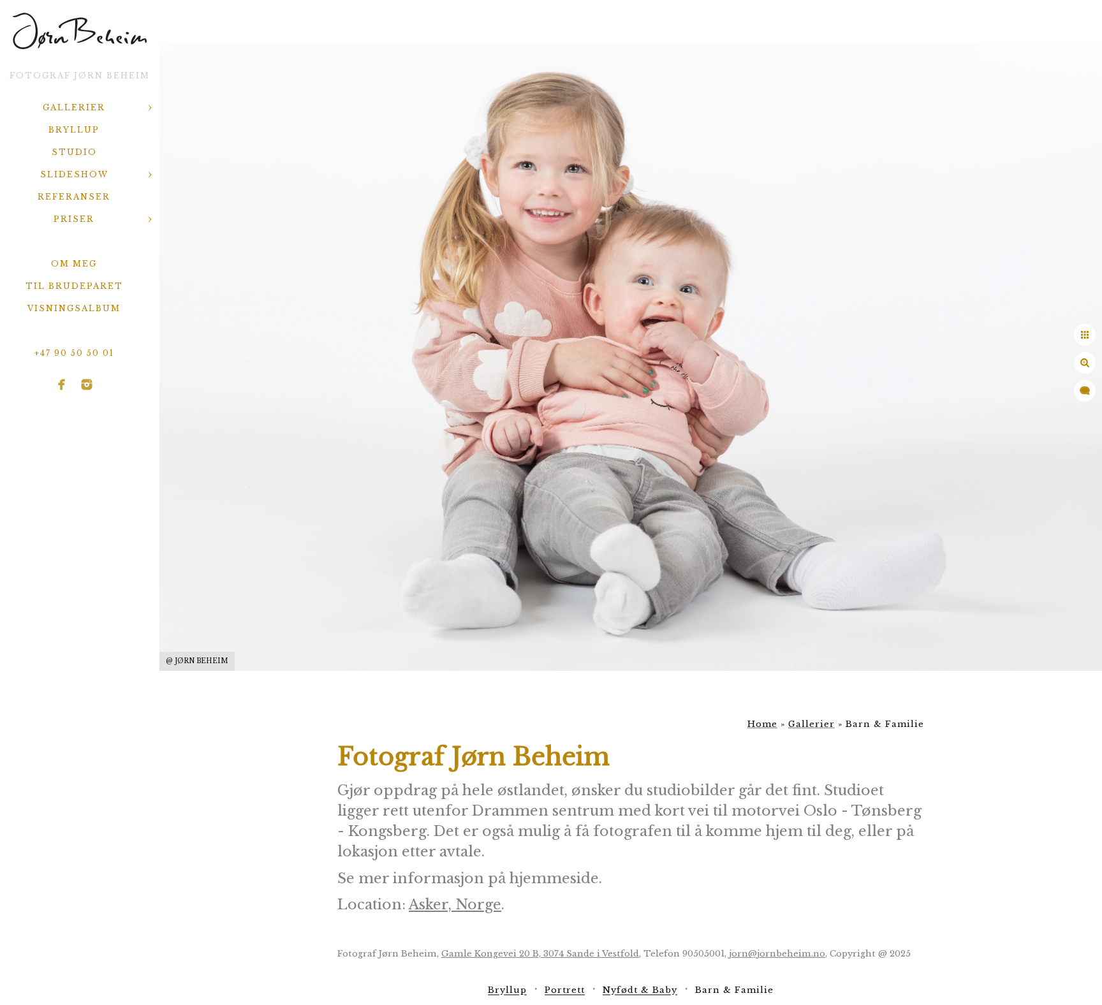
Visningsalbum (74, 308)
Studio (74, 152)
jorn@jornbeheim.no (777, 953)
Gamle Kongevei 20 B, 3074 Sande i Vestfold (540, 953)
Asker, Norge (455, 904)
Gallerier (74, 107)
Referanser (74, 197)
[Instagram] (87, 384)
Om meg (74, 263)
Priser (74, 219)
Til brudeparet (74, 286)
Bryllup (73, 130)
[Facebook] (62, 384)
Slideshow (74, 174)
